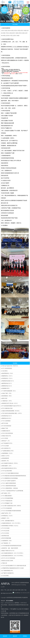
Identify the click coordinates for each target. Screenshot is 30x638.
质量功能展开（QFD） (7, 465)
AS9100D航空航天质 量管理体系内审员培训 (11, 545)
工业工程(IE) (5, 370)
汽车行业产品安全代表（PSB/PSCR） (10, 365)
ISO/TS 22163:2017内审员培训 (8, 558)
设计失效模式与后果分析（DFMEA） (10, 463)
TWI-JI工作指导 (5, 445)
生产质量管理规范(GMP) (7, 570)
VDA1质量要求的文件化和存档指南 (10, 478)
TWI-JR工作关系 (5, 530)
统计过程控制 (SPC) (6, 448)
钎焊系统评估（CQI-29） (7, 515)
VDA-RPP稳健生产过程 (7, 503)
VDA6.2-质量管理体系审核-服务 (9, 485)
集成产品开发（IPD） (7, 513)
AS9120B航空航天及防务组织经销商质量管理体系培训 (14, 475)
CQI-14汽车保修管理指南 (7, 498)
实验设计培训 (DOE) (6, 435)
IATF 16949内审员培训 (7, 368)
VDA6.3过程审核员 (6, 420)
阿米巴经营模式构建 (6, 538)
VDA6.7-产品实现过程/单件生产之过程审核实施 (12, 490)
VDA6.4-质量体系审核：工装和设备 (10, 488)
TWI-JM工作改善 (5, 528)
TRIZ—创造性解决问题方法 (8, 520)
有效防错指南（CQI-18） (7, 453)
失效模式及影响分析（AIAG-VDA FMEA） (11, 523)
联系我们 (25, 636)
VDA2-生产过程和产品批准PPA (9, 480)
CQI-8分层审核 (5, 575)
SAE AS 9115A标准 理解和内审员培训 (10, 473)
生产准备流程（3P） (6, 543)
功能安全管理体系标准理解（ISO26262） (11, 410)
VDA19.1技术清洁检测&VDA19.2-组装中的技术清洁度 (14, 565)
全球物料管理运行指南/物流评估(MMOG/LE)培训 (13, 568)
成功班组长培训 (5, 535)
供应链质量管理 (5, 458)
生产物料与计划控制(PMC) (8, 573)
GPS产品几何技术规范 (7, 470)
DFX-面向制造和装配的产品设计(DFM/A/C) (11, 405)
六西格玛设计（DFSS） (7, 400)
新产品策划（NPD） (6, 493)
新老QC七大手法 (5, 455)
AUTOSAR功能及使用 (7, 508)
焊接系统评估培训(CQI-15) (8, 380)
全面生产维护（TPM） (7, 393)
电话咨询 (5, 636)
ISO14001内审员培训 (6, 425)
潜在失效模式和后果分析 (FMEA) (9, 468)
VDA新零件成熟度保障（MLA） (9, 390)
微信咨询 (15, 636)
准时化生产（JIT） (6, 440)
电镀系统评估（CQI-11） (7, 375)
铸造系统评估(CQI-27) (7, 415)
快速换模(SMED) (5, 388)
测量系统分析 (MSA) (6, 418)
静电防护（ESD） (6, 518)
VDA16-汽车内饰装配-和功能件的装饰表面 (11, 510)
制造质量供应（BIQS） (7, 395)
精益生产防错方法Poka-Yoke (8, 550)
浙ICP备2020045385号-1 (6, 593)
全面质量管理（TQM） (7, 540)
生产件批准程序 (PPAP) (7, 443)
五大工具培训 (5, 438)
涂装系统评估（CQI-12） (7, 378)
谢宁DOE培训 (5, 423)
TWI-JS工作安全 (5, 533)
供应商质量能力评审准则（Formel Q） (10, 525)
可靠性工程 (4, 563)
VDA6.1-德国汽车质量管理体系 (9, 483)
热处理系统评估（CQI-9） (8, 373)
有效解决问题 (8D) (6, 430)
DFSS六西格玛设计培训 (7, 408)
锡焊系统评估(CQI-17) (7, 383)
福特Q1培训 (4, 398)
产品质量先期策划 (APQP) (8, 450)
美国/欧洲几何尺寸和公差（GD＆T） (10, 403)
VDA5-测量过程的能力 (7, 495)
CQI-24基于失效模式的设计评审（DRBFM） (12, 505)
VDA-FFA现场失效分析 (7, 500)
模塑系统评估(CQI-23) (7, 385)
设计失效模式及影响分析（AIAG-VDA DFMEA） (13, 553)
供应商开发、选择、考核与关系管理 (10, 548)
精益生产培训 (5, 428)
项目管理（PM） (5, 460)
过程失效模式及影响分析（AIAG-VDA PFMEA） (13, 555)
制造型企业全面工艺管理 (7, 560)
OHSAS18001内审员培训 (7, 433)
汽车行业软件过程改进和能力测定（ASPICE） (12, 413)
